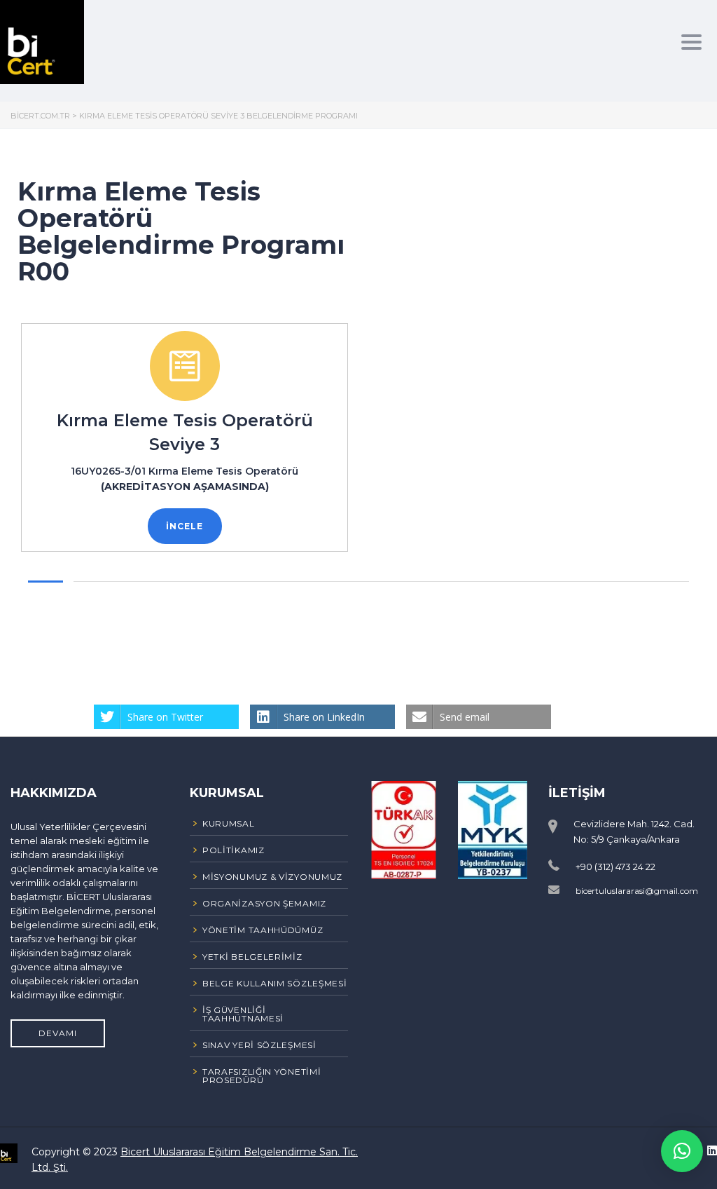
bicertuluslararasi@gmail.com (637, 890)
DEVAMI (58, 1033)
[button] (682, 1151)
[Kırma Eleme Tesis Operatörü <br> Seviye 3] (185, 366)
